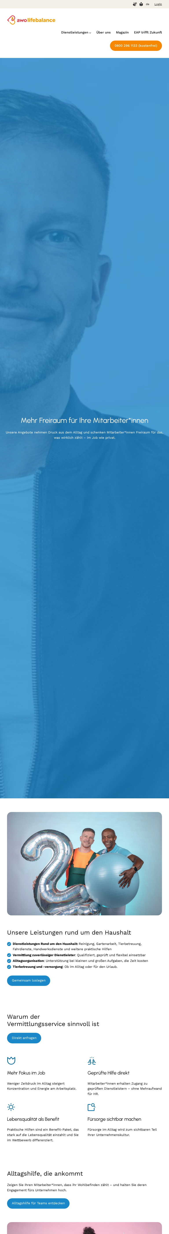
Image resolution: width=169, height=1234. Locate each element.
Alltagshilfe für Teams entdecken (38, 1203)
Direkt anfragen (24, 1038)
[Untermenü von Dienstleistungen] (90, 32)
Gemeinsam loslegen (29, 980)
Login (158, 4)
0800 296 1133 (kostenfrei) (136, 46)
